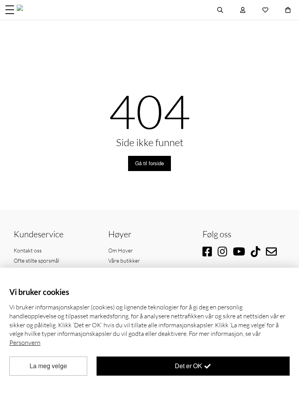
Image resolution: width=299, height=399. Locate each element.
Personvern (24, 342)
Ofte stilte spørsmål (36, 260)
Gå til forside (149, 163)
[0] (288, 9)
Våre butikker (124, 260)
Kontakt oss (28, 250)
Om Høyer (120, 250)
